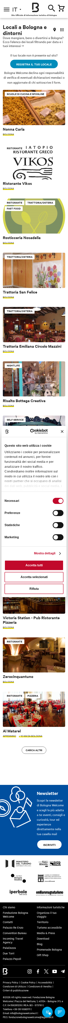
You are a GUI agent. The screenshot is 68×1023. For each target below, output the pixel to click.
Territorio (42, 922)
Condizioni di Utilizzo (14, 986)
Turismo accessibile (49, 927)
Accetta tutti (34, 565)
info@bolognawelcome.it (23, 1013)
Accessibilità (45, 982)
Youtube (54, 971)
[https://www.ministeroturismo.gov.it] (18, 867)
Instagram (29, 971)
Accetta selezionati (34, 577)
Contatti (8, 922)
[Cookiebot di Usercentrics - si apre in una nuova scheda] (35, 431)
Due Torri (8, 953)
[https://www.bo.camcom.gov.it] (49, 882)
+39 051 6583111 (22, 1009)
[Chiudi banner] (62, 431)
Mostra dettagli (45, 553)
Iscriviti (49, 845)
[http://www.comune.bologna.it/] (18, 896)
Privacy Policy (10, 982)
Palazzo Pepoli (12, 959)
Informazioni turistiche (51, 907)
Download (43, 938)
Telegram (63, 971)
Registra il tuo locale (34, 64)
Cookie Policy (28, 982)
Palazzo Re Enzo (13, 927)
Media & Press (46, 933)
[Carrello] (61, 8)
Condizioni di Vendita (40, 986)
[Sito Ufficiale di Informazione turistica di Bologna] (35, 7)
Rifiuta (34, 588)
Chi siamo (9, 907)
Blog (39, 944)
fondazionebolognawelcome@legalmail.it (31, 1017)
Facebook (38, 971)
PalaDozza (9, 948)
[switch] (58, 513)
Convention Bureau (14, 933)
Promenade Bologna (49, 949)
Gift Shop (43, 955)
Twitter (46, 971)
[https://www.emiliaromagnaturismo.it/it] (49, 896)
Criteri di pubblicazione (16, 990)
